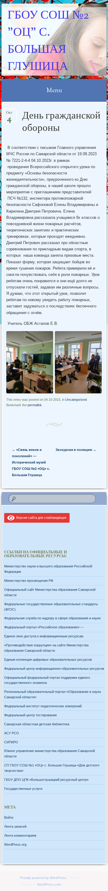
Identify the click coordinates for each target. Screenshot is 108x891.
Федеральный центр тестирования (30, 715)
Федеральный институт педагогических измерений (43, 706)
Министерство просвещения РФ (28, 580)
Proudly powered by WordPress (43, 878)
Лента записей (15, 826)
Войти (8, 817)
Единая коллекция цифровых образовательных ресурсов (48, 659)
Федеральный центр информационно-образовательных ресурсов (54, 668)
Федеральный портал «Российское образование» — (44, 627)
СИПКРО (11, 742)
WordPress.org (15, 844)
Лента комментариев (20, 835)
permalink (35, 405)
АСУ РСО (11, 733)
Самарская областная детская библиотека (36, 724)
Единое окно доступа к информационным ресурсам (43, 636)
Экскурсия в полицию (76, 450)
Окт (9, 114)
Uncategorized (76, 399)
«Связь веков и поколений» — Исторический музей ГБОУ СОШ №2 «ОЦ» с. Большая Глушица (31, 462)
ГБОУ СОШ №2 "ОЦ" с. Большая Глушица (48, 41)
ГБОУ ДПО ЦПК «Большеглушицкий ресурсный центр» (46, 779)
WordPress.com (49, 884)
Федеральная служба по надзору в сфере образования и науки (52, 618)
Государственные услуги (23, 788)
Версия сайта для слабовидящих (40, 517)
